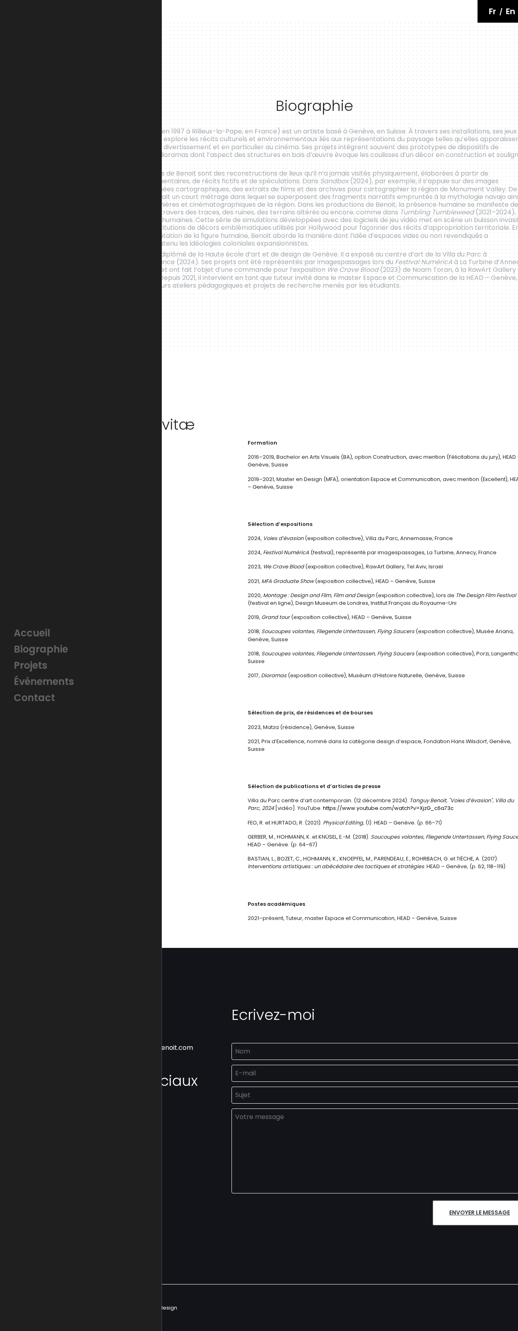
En (510, 11)
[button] (81, 633)
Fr (492, 11)
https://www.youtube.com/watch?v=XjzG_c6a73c (388, 808)
